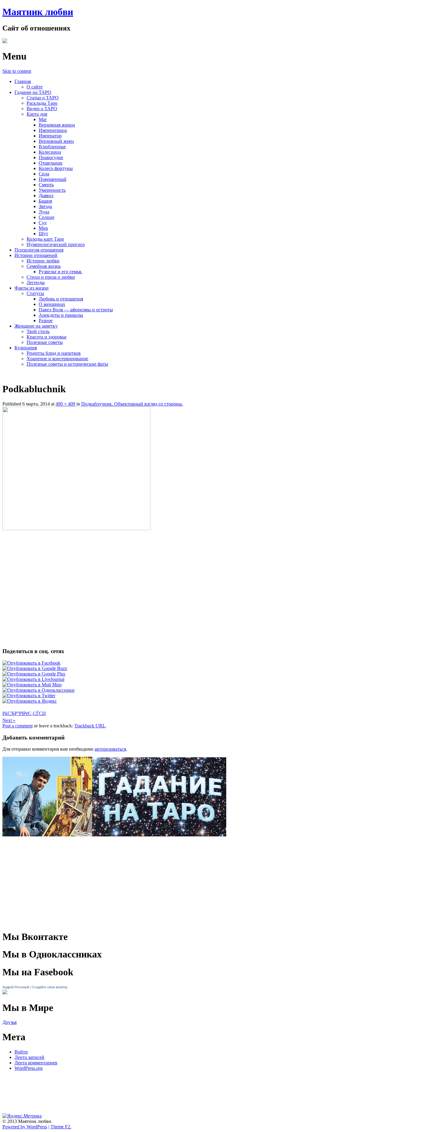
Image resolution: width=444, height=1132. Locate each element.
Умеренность (52, 190)
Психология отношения (38, 249)
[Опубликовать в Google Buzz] (34, 668)
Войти (21, 1051)
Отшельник (51, 162)
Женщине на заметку (36, 326)
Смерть (46, 184)
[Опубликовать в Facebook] (31, 662)
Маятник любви (37, 11)
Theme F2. (60, 1126)
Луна (44, 211)
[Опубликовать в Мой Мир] (32, 684)
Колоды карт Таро (45, 239)
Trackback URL (89, 725)
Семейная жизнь (44, 266)
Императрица (53, 130)
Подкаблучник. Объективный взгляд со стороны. (132, 403)
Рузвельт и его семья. (60, 271)
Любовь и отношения (61, 298)
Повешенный (52, 179)
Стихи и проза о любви (51, 277)
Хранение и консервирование (57, 358)
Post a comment (17, 725)
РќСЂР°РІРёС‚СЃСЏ (24, 713)
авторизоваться (110, 749)
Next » (8, 720)
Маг (43, 119)
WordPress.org (28, 1068)
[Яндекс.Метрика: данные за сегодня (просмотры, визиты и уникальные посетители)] (22, 1116)
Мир (43, 228)
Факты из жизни (31, 287)
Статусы (35, 293)
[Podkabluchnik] (76, 528)
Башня (45, 201)
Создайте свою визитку (50, 987)
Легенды (36, 282)
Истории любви (43, 260)
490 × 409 (65, 403)
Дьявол (46, 195)
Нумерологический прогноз (56, 244)
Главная (22, 81)
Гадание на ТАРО (32, 92)
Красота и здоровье (46, 336)
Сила (44, 173)
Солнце (46, 217)
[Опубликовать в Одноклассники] (38, 690)
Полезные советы (45, 342)
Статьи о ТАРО (43, 97)
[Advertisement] (222, 548)
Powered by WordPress (24, 1126)
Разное (46, 320)
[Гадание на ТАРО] (114, 845)
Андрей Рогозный (15, 987)
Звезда (45, 206)
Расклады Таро (42, 103)
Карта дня (37, 114)
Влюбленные (52, 146)
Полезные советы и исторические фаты (67, 364)
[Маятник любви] (4, 41)
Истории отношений (35, 255)
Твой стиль (38, 331)
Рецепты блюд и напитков (54, 353)
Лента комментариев (35, 1062)
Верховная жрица (57, 124)
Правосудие (51, 157)
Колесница (50, 152)
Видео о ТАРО (42, 108)
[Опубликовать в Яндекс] (29, 701)
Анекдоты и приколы (61, 315)
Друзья (9, 1022)
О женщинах (52, 304)
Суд (43, 222)
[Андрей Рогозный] (4, 992)
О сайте (35, 86)
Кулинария (25, 347)
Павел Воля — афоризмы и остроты (76, 309)
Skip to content (16, 71)
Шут (43, 233)
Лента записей (29, 1057)
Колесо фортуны (56, 168)
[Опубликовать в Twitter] (28, 695)
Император (50, 135)
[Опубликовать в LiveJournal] (33, 679)
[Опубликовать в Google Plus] (33, 673)
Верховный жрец (56, 141)
